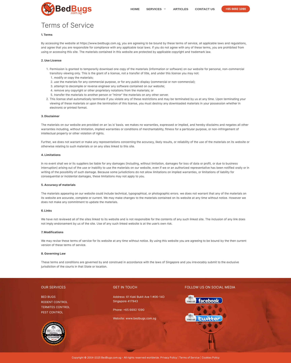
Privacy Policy (168, 357)
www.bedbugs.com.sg (141, 318)
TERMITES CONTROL (55, 307)
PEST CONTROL (52, 312)
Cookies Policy (210, 357)
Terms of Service (189, 357)
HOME (135, 9)
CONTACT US (205, 9)
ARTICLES (180, 9)
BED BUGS (48, 297)
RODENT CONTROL (54, 302)
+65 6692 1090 (235, 9)
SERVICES (154, 9)
